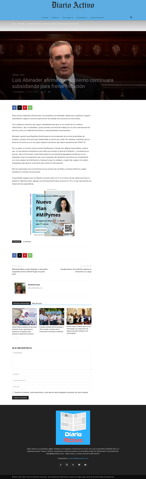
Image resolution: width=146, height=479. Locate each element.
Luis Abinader (27, 241)
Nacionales (80, 18)
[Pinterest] (25, 107)
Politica (54, 18)
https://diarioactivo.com (35, 288)
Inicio (14, 24)
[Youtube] (85, 465)
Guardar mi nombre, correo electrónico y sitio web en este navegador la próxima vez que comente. (51, 392)
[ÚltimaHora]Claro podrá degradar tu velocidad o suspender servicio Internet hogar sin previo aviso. (30, 271)
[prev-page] (13, 338)
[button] (131, 18)
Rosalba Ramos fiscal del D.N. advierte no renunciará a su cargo (76, 270)
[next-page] (17, 338)
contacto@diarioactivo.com (78, 458)
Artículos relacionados (21, 303)
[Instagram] (67, 464)
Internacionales (96, 18)
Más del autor (37, 303)
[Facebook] (14, 107)
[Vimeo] (79, 465)
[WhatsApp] (30, 107)
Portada (45, 18)
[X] (19, 107)
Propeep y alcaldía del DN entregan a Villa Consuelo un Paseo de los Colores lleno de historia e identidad (51, 329)
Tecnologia (66, 18)
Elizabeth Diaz (20, 92)
